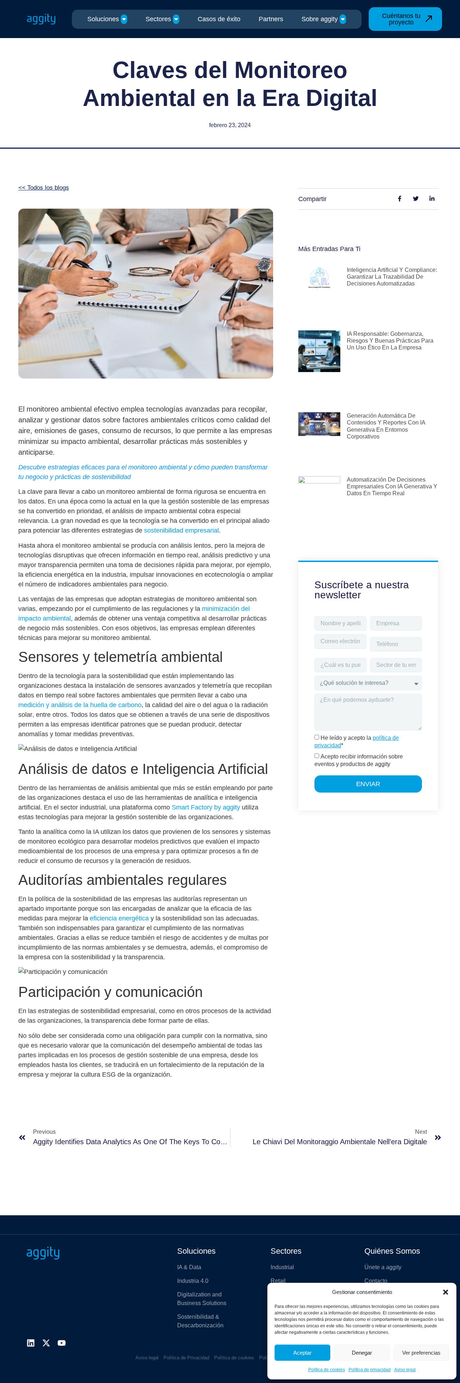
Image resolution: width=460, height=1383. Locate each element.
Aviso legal (405, 1369)
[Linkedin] (31, 1343)
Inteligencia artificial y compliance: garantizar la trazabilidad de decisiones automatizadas (392, 277)
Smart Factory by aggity (206, 807)
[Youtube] (62, 1343)
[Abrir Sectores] (176, 19)
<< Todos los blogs (43, 187)
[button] (445, 1292)
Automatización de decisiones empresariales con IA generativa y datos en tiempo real (392, 486)
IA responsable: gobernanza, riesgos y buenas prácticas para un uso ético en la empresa (390, 341)
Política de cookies (326, 1369)
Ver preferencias (421, 1353)
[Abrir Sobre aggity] (343, 19)
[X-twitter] (46, 1343)
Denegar (362, 1353)
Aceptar (302, 1353)
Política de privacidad (370, 1369)
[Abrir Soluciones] (124, 19)
